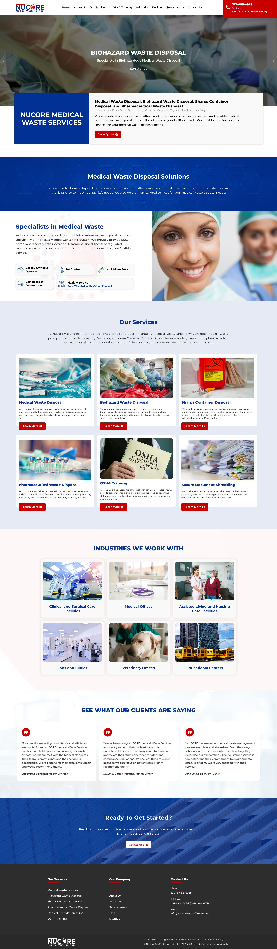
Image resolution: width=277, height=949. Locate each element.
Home (66, 7)
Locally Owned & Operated (37, 269)
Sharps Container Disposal (65, 901)
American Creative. (220, 944)
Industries (142, 7)
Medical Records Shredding (65, 913)
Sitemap (114, 918)
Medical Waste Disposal (63, 890)
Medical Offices (138, 606)
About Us (80, 7)
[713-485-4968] (228, 7)
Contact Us (195, 7)
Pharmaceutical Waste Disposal (68, 907)
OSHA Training (122, 7)
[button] (3, 61)
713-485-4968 (242, 4)
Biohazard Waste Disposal (65, 895)
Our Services (98, 7)
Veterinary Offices (138, 668)
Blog (112, 913)
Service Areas (175, 7)
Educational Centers (204, 668)
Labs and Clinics (72, 668)
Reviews (157, 7)
